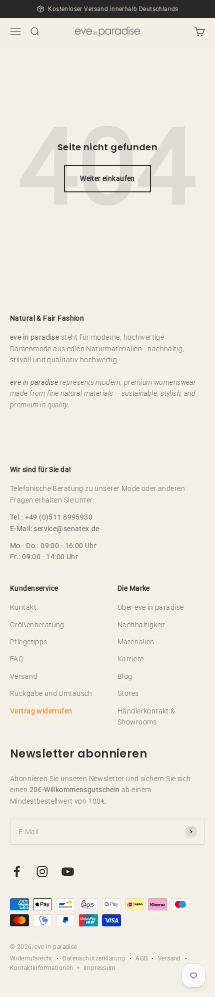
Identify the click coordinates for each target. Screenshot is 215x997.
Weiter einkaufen (107, 178)
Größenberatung (37, 625)
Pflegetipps (29, 642)
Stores (128, 693)
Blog (125, 676)
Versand (24, 676)
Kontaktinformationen (41, 967)
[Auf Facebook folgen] (17, 871)
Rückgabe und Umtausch (51, 693)
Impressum (100, 967)
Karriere (131, 659)
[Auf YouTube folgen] (67, 871)
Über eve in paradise (151, 607)
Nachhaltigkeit (142, 625)
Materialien (136, 642)
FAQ (16, 659)
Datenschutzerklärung (93, 958)
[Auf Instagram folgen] (42, 871)
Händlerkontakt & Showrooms (147, 716)
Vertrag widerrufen (41, 711)
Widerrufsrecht (31, 958)
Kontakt (23, 607)
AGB (142, 958)
